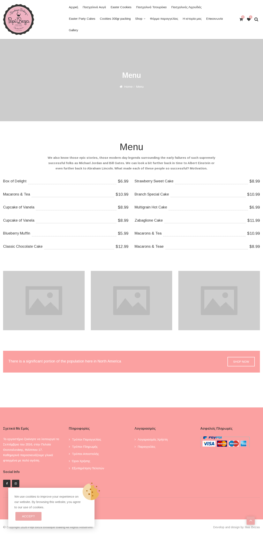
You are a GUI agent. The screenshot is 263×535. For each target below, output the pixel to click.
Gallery (73, 30)
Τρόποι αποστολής (85, 454)
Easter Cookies (121, 7)
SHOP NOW (241, 361)
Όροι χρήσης (81, 461)
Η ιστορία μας (192, 18)
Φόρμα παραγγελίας (164, 18)
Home (128, 86)
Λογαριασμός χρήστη (153, 439)
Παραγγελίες (146, 446)
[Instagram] (15, 483)
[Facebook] (6, 483)
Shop (138, 18)
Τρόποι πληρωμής (85, 446)
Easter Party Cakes (82, 18)
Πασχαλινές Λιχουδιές (186, 7)
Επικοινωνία (214, 18)
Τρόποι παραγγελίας (86, 439)
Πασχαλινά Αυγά (94, 7)
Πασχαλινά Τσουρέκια (151, 7)
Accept (28, 516)
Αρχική (73, 7)
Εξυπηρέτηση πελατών (88, 468)
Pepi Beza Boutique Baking (46, 527)
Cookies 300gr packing (115, 18)
